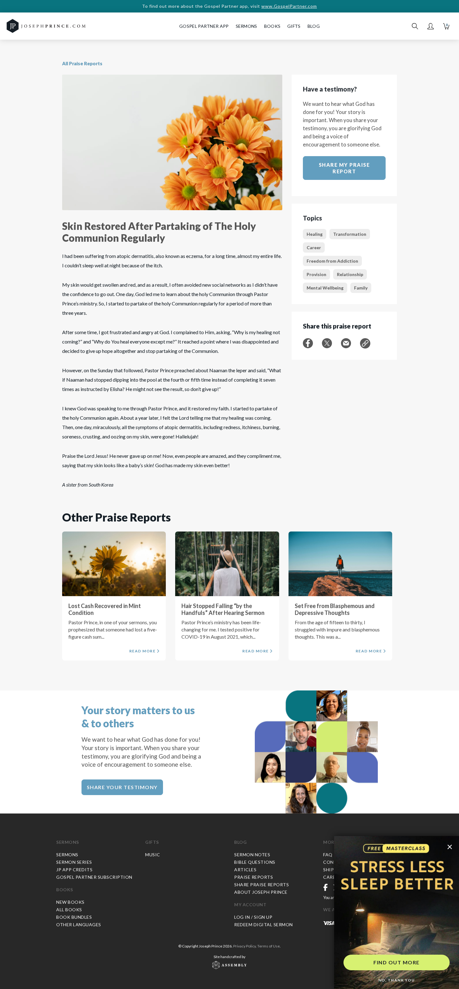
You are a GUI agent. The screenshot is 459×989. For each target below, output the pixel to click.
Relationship (350, 274)
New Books (70, 902)
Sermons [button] (246, 26)
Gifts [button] (294, 26)
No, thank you (396, 980)
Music (152, 854)
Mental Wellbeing (325, 287)
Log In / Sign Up (253, 917)
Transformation (349, 234)
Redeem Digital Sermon (263, 924)
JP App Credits (74, 869)
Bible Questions (254, 862)
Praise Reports (253, 877)
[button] (430, 26)
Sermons (67, 842)
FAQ (328, 854)
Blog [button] (314, 26)
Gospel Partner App (204, 26)
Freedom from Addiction (332, 261)
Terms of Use (268, 946)
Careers (333, 877)
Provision (316, 274)
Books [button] (272, 26)
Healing (315, 234)
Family (361, 287)
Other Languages (78, 924)
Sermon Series (74, 862)
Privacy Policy (244, 946)
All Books (69, 909)
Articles (245, 869)
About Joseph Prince (261, 892)
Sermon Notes (252, 854)
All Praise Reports (82, 63)
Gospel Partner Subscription (94, 877)
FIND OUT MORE (396, 962)
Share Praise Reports (261, 884)
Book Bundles (74, 917)
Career (314, 247)
